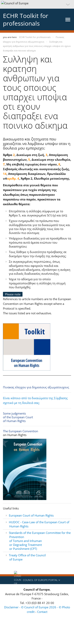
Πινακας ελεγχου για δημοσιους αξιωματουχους (36, 387)
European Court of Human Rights (31, 515)
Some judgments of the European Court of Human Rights (18, 417)
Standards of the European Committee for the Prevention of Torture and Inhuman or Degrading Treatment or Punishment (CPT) (40, 541)
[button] (37, 4)
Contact (42, 612)
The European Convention (20, 431)
